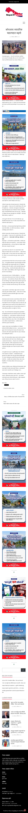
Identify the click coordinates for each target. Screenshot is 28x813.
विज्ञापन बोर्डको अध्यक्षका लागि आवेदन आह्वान (11, 402)
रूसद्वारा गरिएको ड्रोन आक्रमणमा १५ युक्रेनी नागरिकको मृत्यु (13, 685)
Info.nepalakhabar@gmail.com (12, 805)
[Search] (23, 670)
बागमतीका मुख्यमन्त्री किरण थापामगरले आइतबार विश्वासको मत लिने (18, 741)
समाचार (10, 388)
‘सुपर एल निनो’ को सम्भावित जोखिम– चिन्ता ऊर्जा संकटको (12, 680)
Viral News (14, 810)
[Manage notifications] (25, 810)
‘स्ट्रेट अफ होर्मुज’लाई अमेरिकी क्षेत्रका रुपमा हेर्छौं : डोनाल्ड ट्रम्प (13, 683)
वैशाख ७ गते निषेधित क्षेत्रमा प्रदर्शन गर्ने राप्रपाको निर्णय (14, 395)
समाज (13, 388)
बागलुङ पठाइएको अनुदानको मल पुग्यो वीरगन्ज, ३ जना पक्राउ (13, 688)
